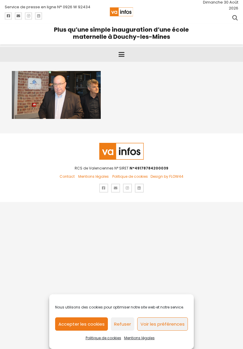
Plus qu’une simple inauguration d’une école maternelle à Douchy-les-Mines (121, 33)
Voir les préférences (162, 324)
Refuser (122, 324)
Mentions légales (139, 337)
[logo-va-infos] (121, 11)
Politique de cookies (103, 337)
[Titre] (8, 16)
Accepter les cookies (81, 324)
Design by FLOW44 (167, 176)
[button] (235, 17)
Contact (67, 176)
